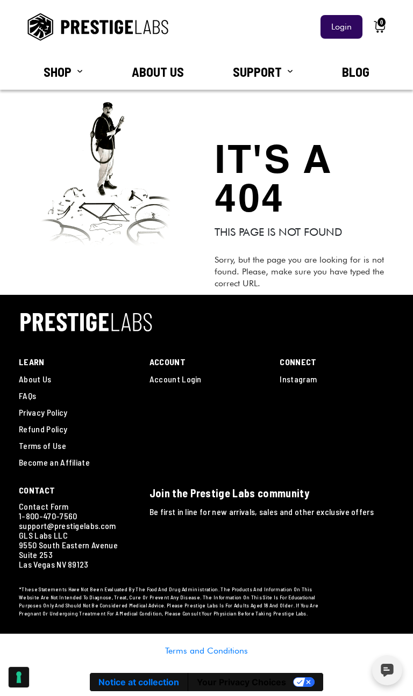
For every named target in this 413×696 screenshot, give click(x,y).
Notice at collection (138, 682)
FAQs (27, 395)
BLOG (355, 71)
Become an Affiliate (54, 462)
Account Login (175, 379)
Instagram (298, 379)
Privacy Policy (43, 412)
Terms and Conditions (206, 651)
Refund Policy (43, 429)
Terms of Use (42, 445)
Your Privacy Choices (241, 682)
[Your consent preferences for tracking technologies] (19, 677)
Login (341, 26)
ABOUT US (158, 71)
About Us (35, 379)
